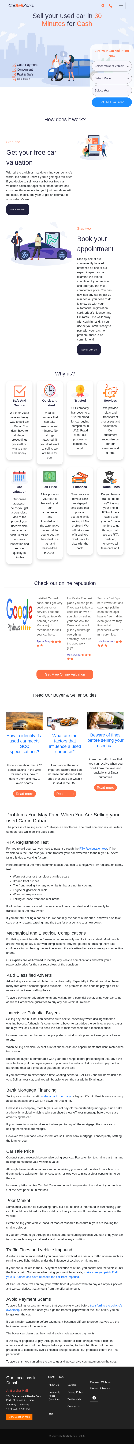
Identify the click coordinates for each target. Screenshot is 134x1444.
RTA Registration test (93, 848)
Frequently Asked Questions (55, 1396)
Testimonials (74, 1399)
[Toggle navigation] (121, 5)
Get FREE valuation (111, 102)
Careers (72, 1384)
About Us (54, 1384)
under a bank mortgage (56, 1096)
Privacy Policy (75, 1392)
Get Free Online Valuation (65, 674)
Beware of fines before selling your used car (105, 740)
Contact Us (74, 1406)
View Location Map (19, 1416)
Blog (51, 1413)
